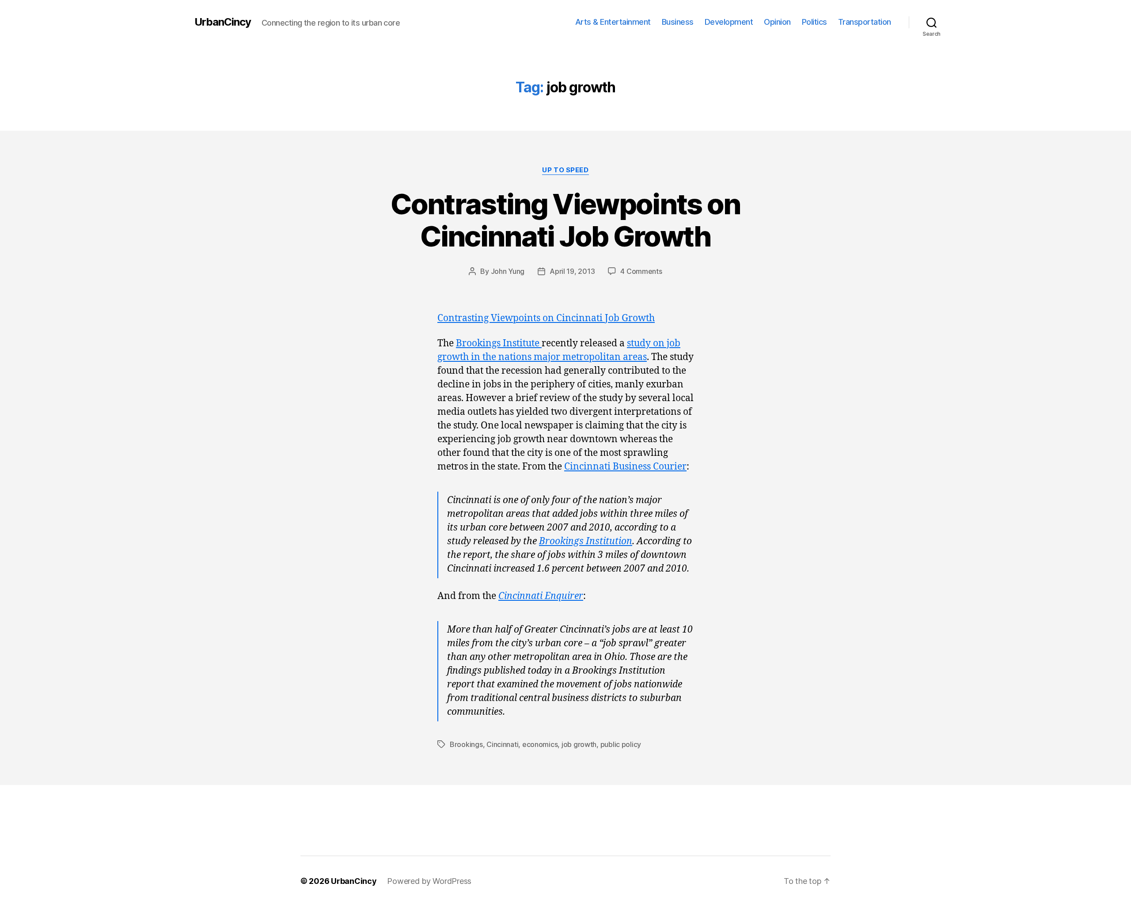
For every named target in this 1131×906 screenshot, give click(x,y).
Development (729, 22)
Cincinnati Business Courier (625, 467)
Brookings (466, 744)
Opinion (777, 22)
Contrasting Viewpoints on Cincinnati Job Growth (565, 220)
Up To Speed (565, 170)
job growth (579, 744)
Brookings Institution (585, 541)
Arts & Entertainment (613, 22)
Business (678, 22)
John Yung (508, 271)
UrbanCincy (222, 22)
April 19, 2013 (572, 271)
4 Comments (641, 271)
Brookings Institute (499, 343)
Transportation (864, 22)
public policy (620, 744)
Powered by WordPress (429, 881)
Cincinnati (502, 744)
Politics (814, 22)
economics (540, 744)
